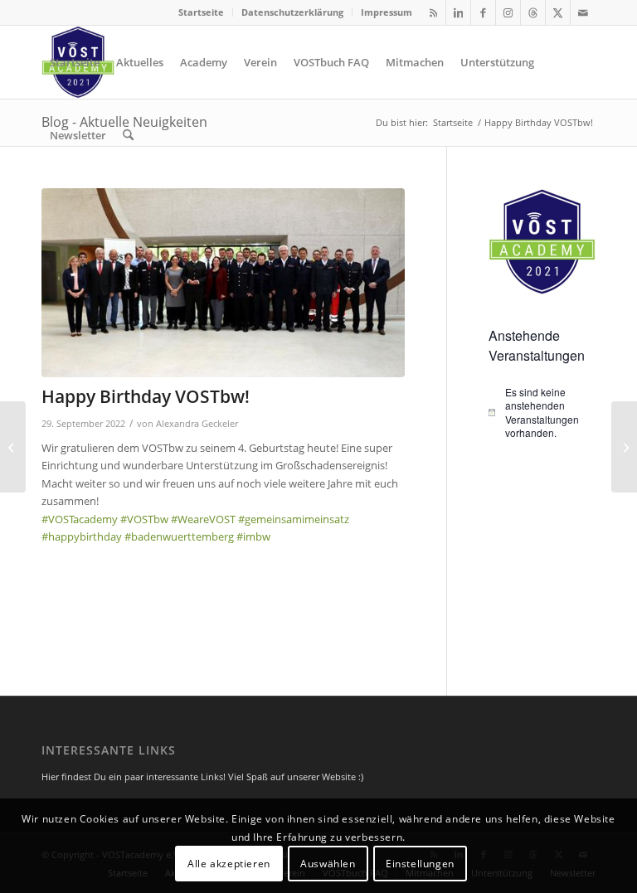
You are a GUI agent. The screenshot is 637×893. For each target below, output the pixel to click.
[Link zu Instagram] (508, 12)
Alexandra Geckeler (197, 424)
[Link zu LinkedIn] (458, 12)
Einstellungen (420, 864)
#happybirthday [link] (81, 536)
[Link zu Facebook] (483, 12)
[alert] (542, 413)
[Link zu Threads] (533, 12)
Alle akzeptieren (228, 864)
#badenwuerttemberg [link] (179, 536)
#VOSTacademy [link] (79, 519)
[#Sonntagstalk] (13, 447)
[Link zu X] (558, 12)
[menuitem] (201, 12)
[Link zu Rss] (433, 12)
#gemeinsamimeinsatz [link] (293, 519)
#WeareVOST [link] (203, 519)
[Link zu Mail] (583, 12)
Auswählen (327, 864)
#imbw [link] (253, 536)
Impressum (386, 12)
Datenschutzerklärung (292, 12)
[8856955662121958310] (223, 282)
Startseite (201, 12)
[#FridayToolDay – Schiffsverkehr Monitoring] (624, 447)
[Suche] (128, 135)
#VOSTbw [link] (144, 519)
